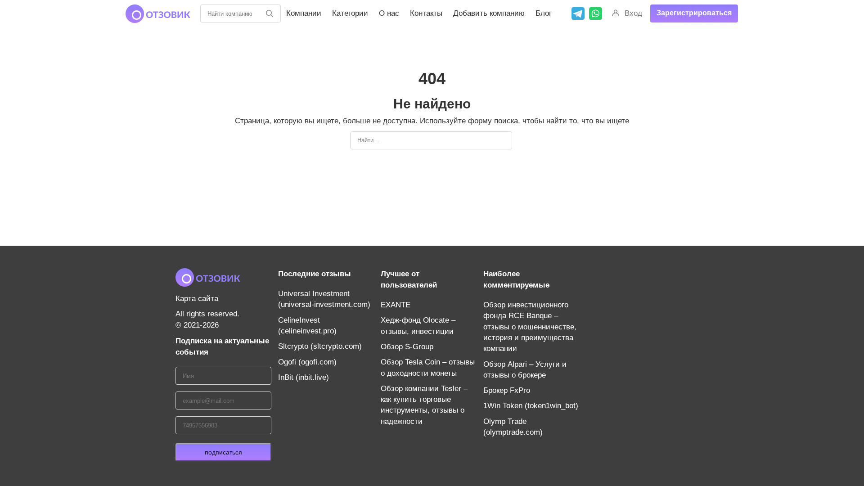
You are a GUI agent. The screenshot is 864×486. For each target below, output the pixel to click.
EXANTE (395, 305)
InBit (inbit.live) (303, 377)
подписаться (223, 452)
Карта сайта (197, 298)
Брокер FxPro (506, 390)
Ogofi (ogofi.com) (307, 362)
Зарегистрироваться (694, 13)
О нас (389, 13)
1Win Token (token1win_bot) (530, 405)
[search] (269, 13)
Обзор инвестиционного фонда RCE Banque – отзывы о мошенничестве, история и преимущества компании (529, 327)
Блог (544, 13)
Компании (303, 13)
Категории (350, 13)
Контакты (426, 13)
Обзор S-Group (407, 346)
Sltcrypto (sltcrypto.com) (320, 346)
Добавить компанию (489, 13)
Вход (633, 13)
